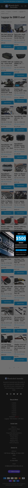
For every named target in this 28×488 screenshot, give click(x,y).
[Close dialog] (27, 232)
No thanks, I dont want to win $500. (21, 252)
